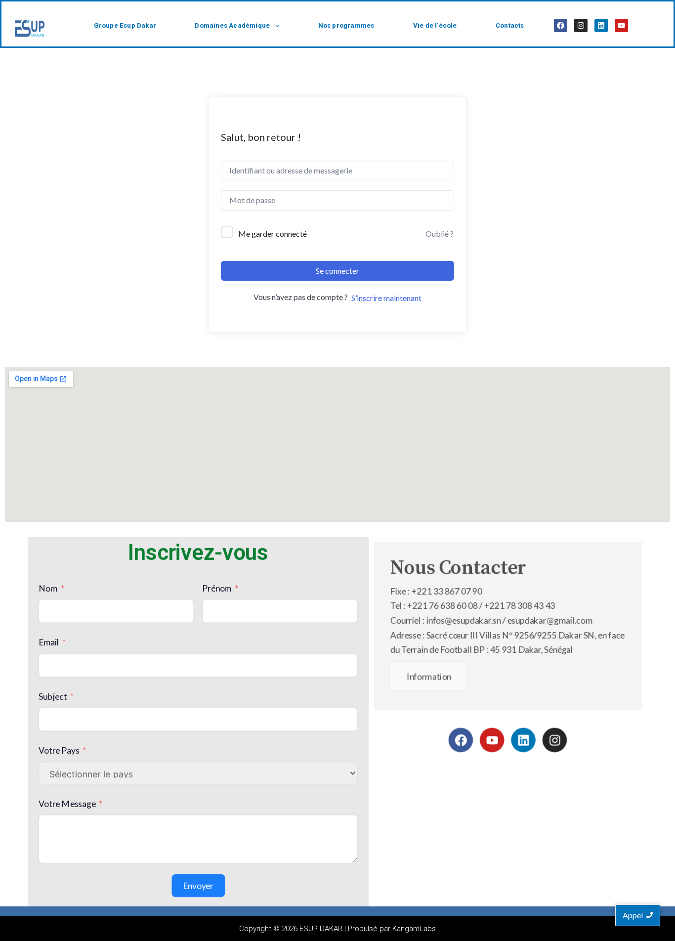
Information (429, 676)
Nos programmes (346, 25)
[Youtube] (621, 25)
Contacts (510, 25)
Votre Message (67, 803)
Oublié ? (439, 233)
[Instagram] (581, 25)
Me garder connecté (272, 233)
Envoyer (198, 885)
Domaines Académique (232, 25)
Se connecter (337, 270)
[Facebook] (560, 25)
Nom (48, 588)
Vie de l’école (435, 25)
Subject (53, 696)
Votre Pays (59, 750)
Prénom (216, 588)
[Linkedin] (601, 25)
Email (49, 642)
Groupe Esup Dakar (125, 25)
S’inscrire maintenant (386, 297)
